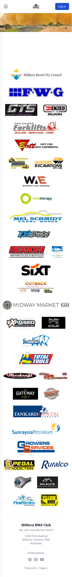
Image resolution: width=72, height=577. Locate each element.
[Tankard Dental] (36, 411)
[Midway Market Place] (36, 305)
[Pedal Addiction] (19, 465)
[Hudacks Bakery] (51, 394)
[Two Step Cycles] (53, 323)
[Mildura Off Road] (36, 287)
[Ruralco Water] (54, 465)
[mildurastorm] (36, 559)
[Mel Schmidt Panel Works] (36, 216)
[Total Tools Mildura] (36, 358)
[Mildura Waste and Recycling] (36, 340)
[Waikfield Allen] (36, 181)
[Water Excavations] (49, 163)
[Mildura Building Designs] (47, 482)
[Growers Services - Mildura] (36, 447)
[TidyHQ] (42, 568)
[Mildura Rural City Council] (36, 74)
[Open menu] (5, 6)
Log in (62, 6)
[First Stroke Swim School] (24, 500)
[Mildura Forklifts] (36, 128)
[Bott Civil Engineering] (36, 145)
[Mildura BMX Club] (36, 6)
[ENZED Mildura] (55, 110)
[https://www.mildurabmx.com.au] (30, 559)
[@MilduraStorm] (42, 559)
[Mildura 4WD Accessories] (36, 376)
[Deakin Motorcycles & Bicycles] (26, 252)
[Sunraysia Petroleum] (36, 429)
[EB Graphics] (36, 234)
